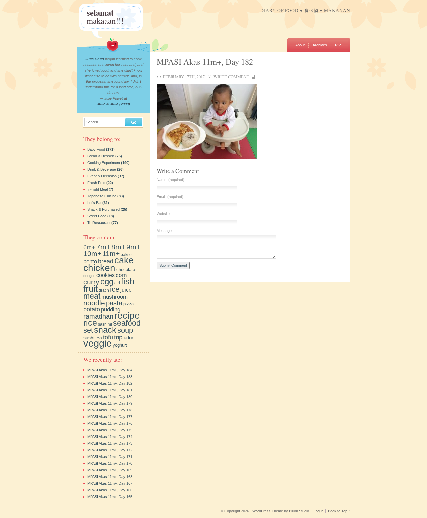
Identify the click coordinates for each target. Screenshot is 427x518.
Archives (320, 45)
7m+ (103, 247)
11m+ (111, 254)
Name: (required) (170, 180)
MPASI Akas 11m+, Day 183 (109, 377)
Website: (164, 214)
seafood (127, 323)
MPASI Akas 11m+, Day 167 (109, 483)
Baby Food (96, 149)
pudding (110, 309)
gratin (104, 290)
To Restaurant (98, 223)
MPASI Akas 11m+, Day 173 (109, 443)
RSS (338, 45)
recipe (127, 315)
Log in (318, 511)
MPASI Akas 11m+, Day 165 (109, 497)
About (300, 45)
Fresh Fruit (96, 183)
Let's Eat (94, 203)
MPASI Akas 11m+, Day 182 (205, 61)
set (88, 330)
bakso (126, 254)
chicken (99, 267)
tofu (108, 337)
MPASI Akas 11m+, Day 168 (109, 477)
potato (91, 309)
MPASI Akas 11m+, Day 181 (109, 390)
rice (90, 322)
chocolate (125, 269)
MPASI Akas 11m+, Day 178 (109, 410)
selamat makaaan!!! (105, 16)
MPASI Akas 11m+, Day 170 (109, 463)
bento (90, 261)
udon (129, 337)
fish (127, 281)
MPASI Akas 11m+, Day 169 (109, 470)
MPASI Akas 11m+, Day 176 (109, 423)
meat (91, 296)
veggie (97, 343)
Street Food (96, 216)
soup (125, 330)
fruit (90, 288)
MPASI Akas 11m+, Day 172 (109, 450)
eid (117, 283)
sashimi (105, 324)
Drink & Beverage (101, 169)
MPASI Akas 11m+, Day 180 (109, 397)
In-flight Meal (97, 189)
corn (121, 275)
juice (126, 290)
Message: (165, 231)
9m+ (133, 247)
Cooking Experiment (103, 163)
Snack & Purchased (103, 209)
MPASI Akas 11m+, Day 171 (109, 457)
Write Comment (231, 76)
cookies (105, 275)
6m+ (89, 247)
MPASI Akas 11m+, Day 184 (109, 370)
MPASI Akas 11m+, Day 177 (109, 417)
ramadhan (98, 316)
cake (124, 260)
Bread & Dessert (100, 156)
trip (118, 337)
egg (106, 281)
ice (114, 289)
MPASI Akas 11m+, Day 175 (109, 430)
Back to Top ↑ (339, 511)
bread (105, 261)
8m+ (118, 247)
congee (89, 276)
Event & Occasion (102, 176)
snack (105, 329)
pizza (128, 303)
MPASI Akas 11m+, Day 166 (109, 490)
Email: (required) (170, 197)
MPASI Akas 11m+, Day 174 (109, 437)
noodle (94, 303)
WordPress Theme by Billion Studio (280, 511)
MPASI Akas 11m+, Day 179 (109, 403)
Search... (93, 122)
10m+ (92, 253)
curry (91, 282)
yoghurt (120, 345)
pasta (114, 303)
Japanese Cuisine (101, 196)
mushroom (114, 297)
